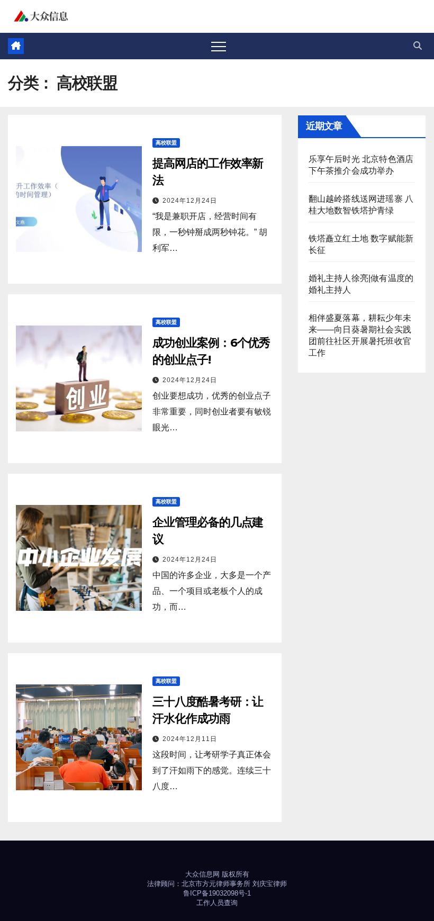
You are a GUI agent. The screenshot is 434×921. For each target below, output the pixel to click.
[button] (417, 45)
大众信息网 (202, 874)
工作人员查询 (217, 903)
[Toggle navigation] (218, 46)
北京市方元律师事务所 (216, 884)
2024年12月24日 (189, 200)
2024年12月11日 (189, 739)
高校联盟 (166, 143)
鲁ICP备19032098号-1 (217, 893)
